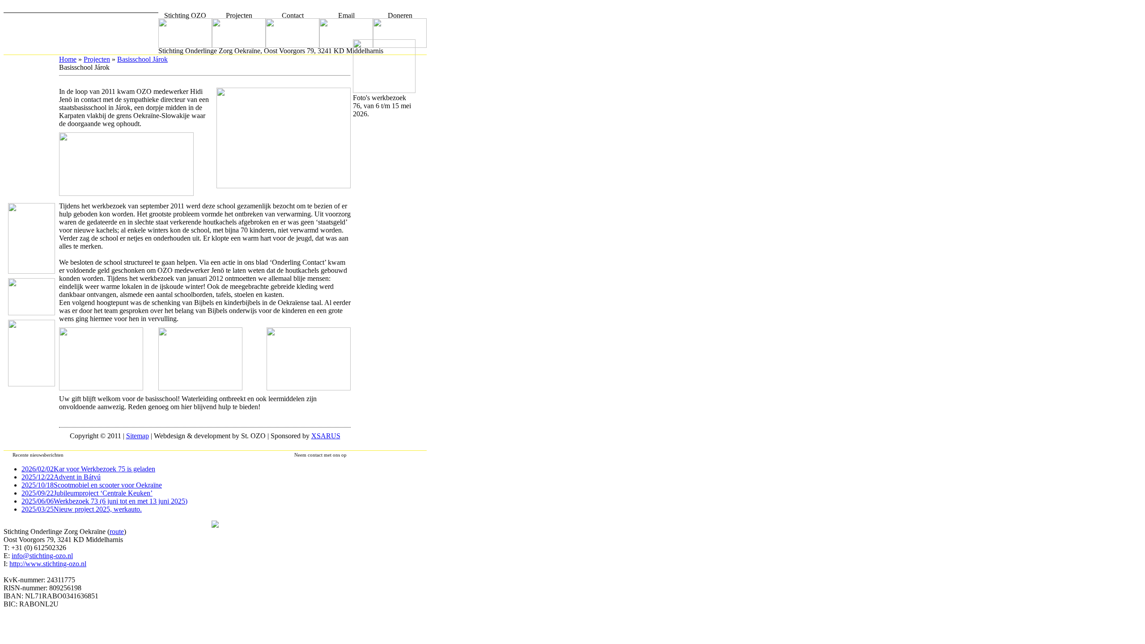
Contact (293, 15)
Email (346, 15)
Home (67, 59)
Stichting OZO (185, 15)
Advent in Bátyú (61, 477)
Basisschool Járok (142, 59)
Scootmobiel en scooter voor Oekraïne (91, 485)
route (117, 531)
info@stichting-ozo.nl (42, 555)
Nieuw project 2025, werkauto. (81, 509)
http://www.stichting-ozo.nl (47, 564)
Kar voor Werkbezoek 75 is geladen (88, 469)
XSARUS (325, 436)
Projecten (239, 15)
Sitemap (137, 436)
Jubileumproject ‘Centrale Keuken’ (87, 493)
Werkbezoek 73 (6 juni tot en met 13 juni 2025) (104, 501)
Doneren (400, 15)
